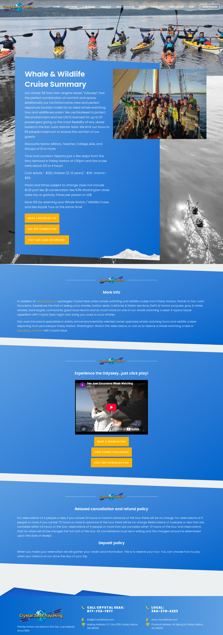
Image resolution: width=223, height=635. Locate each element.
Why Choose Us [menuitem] (125, 6)
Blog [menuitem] (142, 6)
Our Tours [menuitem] (89, 6)
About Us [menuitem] (105, 6)
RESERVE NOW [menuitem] (209, 6)
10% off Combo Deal (42, 229)
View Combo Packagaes (111, 452)
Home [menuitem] (56, 6)
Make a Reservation (42, 218)
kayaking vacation (30, 330)
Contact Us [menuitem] (176, 6)
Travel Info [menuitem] (157, 6)
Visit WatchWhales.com (111, 462)
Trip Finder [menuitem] (71, 6)
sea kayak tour (47, 301)
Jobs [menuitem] (191, 6)
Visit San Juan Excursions (47, 240)
